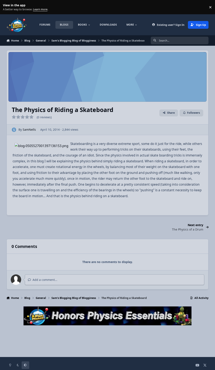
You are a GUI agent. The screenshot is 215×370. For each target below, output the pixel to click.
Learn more (8, 7)
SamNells (29, 130)
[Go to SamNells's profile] (14, 130)
